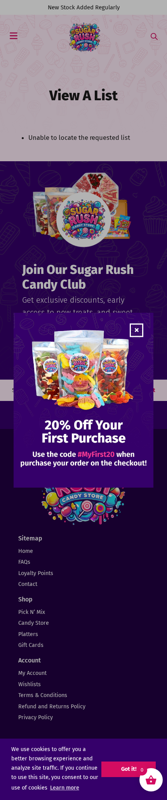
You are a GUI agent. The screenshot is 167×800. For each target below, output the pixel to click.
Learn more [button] (64, 787)
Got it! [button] (128, 769)
